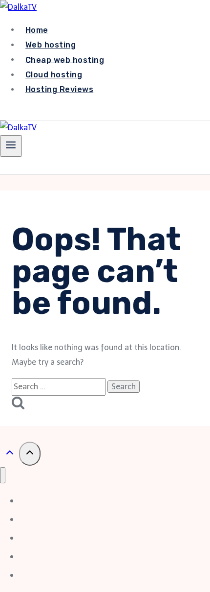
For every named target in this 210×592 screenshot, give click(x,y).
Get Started (38, 112)
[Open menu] (11, 146)
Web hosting (50, 44)
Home (36, 29)
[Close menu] (2, 475)
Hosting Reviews (59, 89)
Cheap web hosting (64, 59)
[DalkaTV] (18, 7)
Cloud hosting (53, 74)
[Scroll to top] (9, 455)
